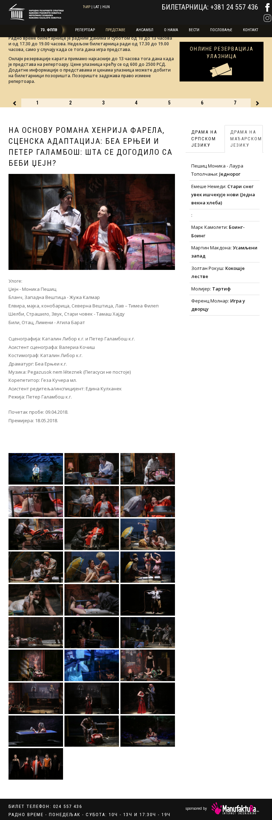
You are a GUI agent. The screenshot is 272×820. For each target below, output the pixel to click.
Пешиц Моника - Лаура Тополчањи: (217, 170)
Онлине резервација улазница (222, 53)
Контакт (250, 30)
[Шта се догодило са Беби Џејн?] (36, 469)
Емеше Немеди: (223, 194)
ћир (86, 7)
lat (96, 7)
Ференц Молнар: (218, 305)
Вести (194, 30)
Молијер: (211, 288)
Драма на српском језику (204, 138)
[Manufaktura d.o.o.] (235, 808)
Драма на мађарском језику (246, 138)
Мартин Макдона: (224, 251)
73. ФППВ (48, 30)
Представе (115, 30)
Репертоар (85, 30)
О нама (171, 30)
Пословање (221, 30)
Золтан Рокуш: (218, 272)
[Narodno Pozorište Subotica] (36, 11)
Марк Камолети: (218, 231)
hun (106, 7)
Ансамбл (144, 30)
